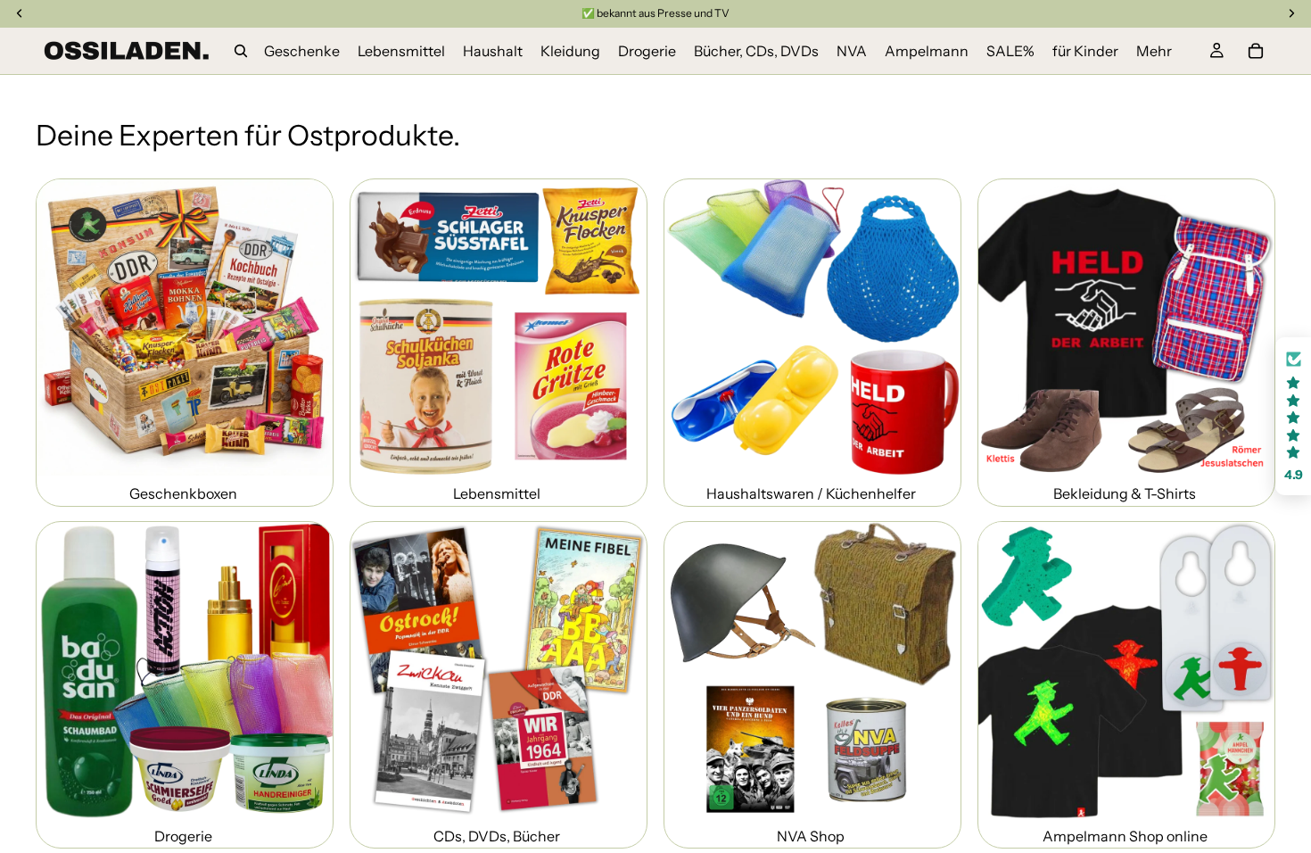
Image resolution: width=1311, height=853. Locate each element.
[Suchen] (240, 50)
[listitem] (1154, 50)
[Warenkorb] (1255, 50)
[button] (1293, 416)
